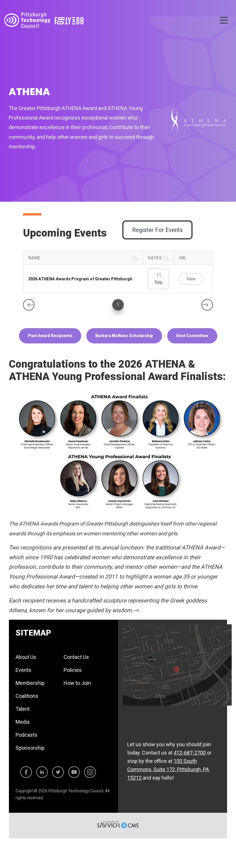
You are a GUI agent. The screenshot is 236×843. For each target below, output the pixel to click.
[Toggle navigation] (224, 20)
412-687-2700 (190, 753)
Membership (30, 683)
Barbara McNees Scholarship (124, 335)
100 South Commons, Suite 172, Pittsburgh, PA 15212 (168, 769)
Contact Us (76, 657)
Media (22, 722)
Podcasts (26, 735)
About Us (26, 657)
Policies (73, 670)
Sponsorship (30, 748)
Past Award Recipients (50, 335)
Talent (23, 709)
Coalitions (27, 696)
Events (23, 670)
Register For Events (157, 229)
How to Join (77, 683)
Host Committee (192, 335)
